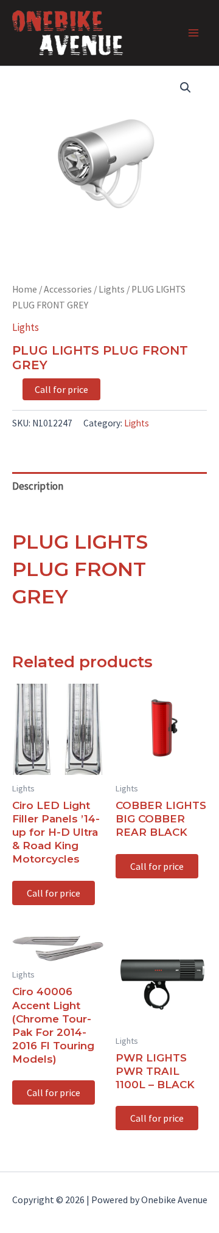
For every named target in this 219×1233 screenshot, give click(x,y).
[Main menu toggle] (193, 32)
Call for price (61, 389)
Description (37, 486)
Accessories (68, 289)
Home (24, 289)
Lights (112, 289)
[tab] (109, 485)
